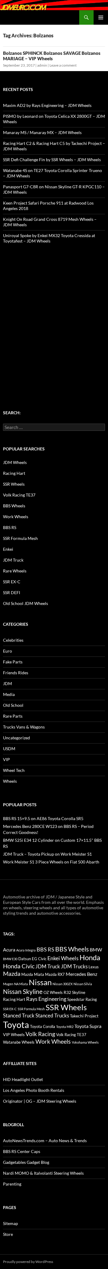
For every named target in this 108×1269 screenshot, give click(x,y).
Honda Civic (18, 966)
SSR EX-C (11, 581)
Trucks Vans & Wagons (24, 726)
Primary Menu (101, 17)
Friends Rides (15, 672)
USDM (9, 748)
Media (9, 694)
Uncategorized (16, 737)
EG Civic (39, 958)
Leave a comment (63, 65)
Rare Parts (12, 716)
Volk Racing (40, 1033)
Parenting (12, 1183)
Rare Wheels (14, 570)
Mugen (8, 984)
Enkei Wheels (63, 958)
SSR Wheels (14, 484)
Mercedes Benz (81, 974)
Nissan (40, 982)
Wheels (10, 781)
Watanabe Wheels (18, 1042)
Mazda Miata (32, 974)
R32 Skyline (74, 992)
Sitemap (10, 1223)
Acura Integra (26, 950)
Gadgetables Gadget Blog (26, 1162)
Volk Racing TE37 (19, 494)
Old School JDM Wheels (25, 603)
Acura (9, 949)
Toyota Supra (87, 1026)
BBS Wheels (14, 505)
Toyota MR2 (65, 1027)
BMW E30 (10, 959)
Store (8, 1234)
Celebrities (13, 640)
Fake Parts (12, 661)
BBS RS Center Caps (21, 1151)
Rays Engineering (46, 998)
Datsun (24, 958)
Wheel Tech (14, 770)
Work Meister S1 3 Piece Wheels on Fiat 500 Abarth (51, 861)
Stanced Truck (18, 1016)
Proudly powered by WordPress (28, 1261)
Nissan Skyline (23, 991)
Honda (90, 957)
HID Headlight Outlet (23, 1079)
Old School (13, 705)
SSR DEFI (11, 592)
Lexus (93, 966)
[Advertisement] (54, 315)
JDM (7, 683)
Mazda (11, 973)
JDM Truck (13, 559)
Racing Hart (14, 473)
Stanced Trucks (52, 1016)
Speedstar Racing (82, 999)
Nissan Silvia (83, 984)
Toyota (16, 1024)
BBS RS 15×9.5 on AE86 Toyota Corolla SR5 (43, 818)
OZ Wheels (53, 992)
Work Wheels (15, 516)
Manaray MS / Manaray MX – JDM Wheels (42, 132)
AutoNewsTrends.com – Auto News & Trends (45, 1140)
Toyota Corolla (42, 1026)
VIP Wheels (14, 1034)
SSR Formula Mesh (20, 538)
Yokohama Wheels (85, 1042)
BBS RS (9, 527)
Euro (7, 650)
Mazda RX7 (55, 974)
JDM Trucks (74, 967)
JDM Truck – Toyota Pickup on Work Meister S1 (47, 854)
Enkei (8, 549)
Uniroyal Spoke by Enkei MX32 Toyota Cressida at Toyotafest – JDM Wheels (49, 238)
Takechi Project (84, 1015)
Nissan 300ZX (62, 984)
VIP (6, 759)
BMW (96, 949)
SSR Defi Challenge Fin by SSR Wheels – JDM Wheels (52, 159)
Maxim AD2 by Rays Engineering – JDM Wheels (47, 105)
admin (42, 65)
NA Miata (21, 984)
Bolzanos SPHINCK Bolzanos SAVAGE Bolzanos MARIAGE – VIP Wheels (51, 55)
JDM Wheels (15, 462)
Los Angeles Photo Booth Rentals (33, 1090)
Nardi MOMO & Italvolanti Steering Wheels (43, 1173)
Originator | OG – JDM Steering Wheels (39, 1101)
